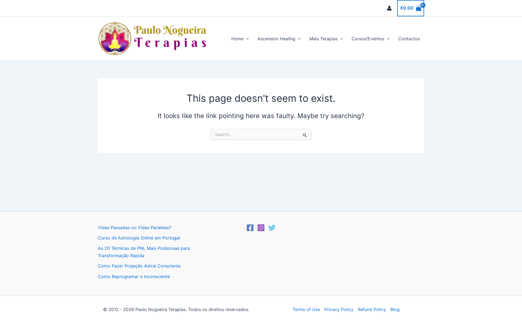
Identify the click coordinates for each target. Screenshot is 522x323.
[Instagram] (261, 228)
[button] (246, 39)
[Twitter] (272, 228)
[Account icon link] (389, 8)
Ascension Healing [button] (276, 38)
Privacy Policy (338, 309)
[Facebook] (250, 228)
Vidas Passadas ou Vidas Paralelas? (134, 227)
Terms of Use (306, 309)
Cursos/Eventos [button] (368, 38)
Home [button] (237, 38)
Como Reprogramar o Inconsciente (134, 276)
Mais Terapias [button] (323, 38)
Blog (395, 309)
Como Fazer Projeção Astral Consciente (139, 266)
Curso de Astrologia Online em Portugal (139, 238)
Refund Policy (372, 309)
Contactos (409, 38)
